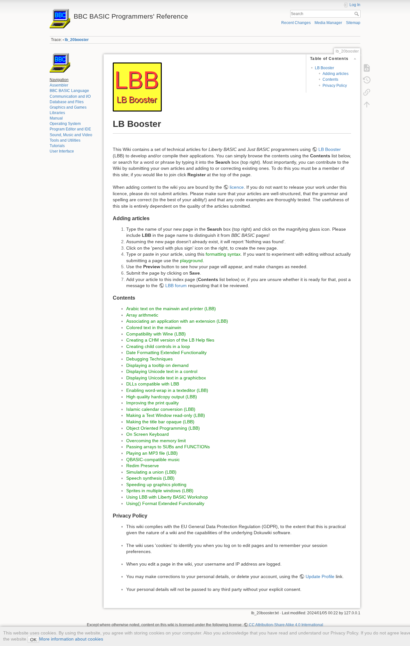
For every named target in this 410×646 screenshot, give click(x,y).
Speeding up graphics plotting (156, 484)
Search (357, 14)
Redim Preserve (142, 465)
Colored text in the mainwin (153, 327)
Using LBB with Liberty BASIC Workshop (167, 497)
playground (191, 260)
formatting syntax (223, 254)
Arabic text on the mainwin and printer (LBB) (171, 308)
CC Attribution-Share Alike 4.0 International (286, 625)
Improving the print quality (152, 402)
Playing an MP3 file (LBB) (152, 453)
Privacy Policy (335, 85)
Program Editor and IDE (70, 129)
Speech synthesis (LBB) (150, 478)
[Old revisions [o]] (366, 80)
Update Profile (320, 576)
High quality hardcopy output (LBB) (161, 396)
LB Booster (324, 68)
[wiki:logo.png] (60, 63)
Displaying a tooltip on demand (157, 365)
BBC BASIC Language (69, 90)
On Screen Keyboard (147, 434)
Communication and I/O (70, 96)
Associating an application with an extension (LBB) (177, 321)
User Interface (62, 151)
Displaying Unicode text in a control (161, 371)
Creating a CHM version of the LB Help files (170, 340)
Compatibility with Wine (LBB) (156, 333)
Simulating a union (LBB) (151, 472)
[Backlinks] (366, 92)
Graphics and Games (68, 107)
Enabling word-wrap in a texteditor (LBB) (167, 390)
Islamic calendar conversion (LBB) (160, 409)
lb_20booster (77, 39)
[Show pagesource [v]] (366, 68)
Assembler (59, 85)
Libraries (57, 113)
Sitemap (353, 23)
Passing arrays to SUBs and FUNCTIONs (168, 446)
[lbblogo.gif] (137, 86)
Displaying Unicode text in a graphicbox (166, 377)
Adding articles (335, 73)
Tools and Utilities (65, 140)
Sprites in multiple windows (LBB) (159, 490)
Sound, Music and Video (71, 135)
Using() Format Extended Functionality (165, 503)
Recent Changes (296, 23)
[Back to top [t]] (366, 104)
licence (237, 187)
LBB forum (176, 285)
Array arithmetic (142, 315)
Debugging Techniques (149, 358)
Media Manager (328, 23)
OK (33, 639)
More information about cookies (71, 639)
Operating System (65, 123)
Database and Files (67, 102)
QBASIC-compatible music (153, 459)
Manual (56, 118)
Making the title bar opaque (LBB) (160, 421)
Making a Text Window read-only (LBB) (165, 415)
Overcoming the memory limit (156, 440)
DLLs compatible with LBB (152, 383)
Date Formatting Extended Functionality (166, 352)
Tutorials (57, 146)
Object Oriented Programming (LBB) (163, 428)
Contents (330, 79)
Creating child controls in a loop (158, 346)
